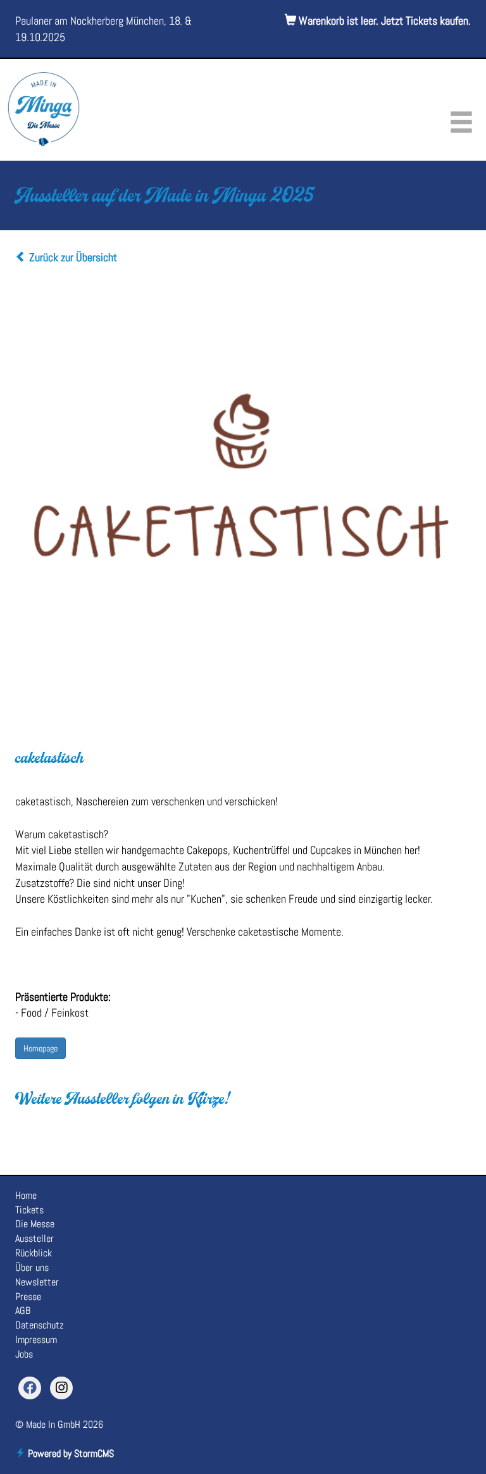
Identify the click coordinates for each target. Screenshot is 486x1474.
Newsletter (37, 1282)
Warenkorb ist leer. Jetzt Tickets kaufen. (383, 20)
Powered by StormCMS (69, 1453)
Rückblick (33, 1253)
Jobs (24, 1354)
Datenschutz (39, 1325)
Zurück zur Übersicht (72, 257)
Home (26, 1195)
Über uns (32, 1267)
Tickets (29, 1210)
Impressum (36, 1339)
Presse (28, 1296)
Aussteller (34, 1238)
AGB (22, 1310)
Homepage (40, 1048)
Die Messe (34, 1223)
